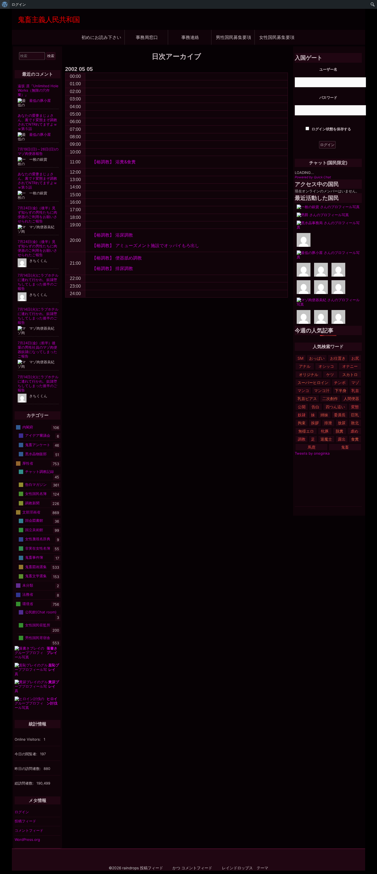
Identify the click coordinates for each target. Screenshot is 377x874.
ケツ (330, 374)
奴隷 (302, 414)
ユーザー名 (328, 69)
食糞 (355, 439)
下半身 (340, 390)
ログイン (22, 812)
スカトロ (350, 374)
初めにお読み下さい (101, 37)
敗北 (355, 422)
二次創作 (330, 398)
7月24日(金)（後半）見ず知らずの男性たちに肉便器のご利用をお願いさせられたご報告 (37, 214)
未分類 (27, 585)
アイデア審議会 (37, 435)
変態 (355, 406)
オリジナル (308, 374)
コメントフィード (29, 830)
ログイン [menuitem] (19, 4)
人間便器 (351, 398)
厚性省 (27, 463)
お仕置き (338, 358)
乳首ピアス (307, 398)
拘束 (302, 422)
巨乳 (355, 414)
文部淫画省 (31, 512)
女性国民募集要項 (276, 37)
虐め (354, 431)
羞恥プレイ (53, 667)
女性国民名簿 (36, 493)
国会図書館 (34, 520)
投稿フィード (25, 821)
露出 (342, 439)
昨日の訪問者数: (28, 768)
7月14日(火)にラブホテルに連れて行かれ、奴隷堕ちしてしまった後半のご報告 (38, 282)
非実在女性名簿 (37, 548)
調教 (302, 439)
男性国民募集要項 (233, 37)
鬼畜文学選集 (36, 576)
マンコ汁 (322, 390)
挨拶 (315, 422)
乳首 (355, 390)
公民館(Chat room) (41, 612)
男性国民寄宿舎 (37, 637)
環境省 (27, 604)
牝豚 (325, 431)
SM (300, 358)
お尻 (355, 358)
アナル (304, 366)
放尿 (342, 422)
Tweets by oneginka (312, 453)
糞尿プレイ (53, 684)
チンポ (340, 382)
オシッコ (326, 366)
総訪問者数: (25, 783)
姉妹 (324, 414)
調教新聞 (32, 502)
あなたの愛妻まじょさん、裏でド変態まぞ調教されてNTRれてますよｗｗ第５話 (37, 122)
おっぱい (317, 358)
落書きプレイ (52, 650)
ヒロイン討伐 (52, 700)
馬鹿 (311, 447)
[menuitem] (5, 4)
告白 (315, 406)
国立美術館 (34, 530)
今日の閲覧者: (26, 754)
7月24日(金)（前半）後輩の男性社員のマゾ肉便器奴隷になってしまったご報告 (37, 349)
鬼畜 (345, 447)
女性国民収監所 (37, 625)
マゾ (355, 382)
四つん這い (335, 406)
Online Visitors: (28, 739)
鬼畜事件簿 (34, 557)
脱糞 (339, 431)
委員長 (340, 414)
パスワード (328, 97)
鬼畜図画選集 (36, 567)
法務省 (27, 594)
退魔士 (326, 439)
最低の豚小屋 (40, 100)
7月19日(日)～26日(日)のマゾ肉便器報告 (38, 151)
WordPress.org (27, 839)
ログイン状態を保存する (331, 129)
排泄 (328, 422)
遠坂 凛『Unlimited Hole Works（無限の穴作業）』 (38, 90)
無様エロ (306, 431)
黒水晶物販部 (36, 454)
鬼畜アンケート (37, 445)
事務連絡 (190, 37)
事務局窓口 (147, 37)
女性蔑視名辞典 (37, 539)
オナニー (350, 366)
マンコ (303, 390)
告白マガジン (36, 484)
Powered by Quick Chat (313, 177)
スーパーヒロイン (313, 382)
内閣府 (27, 427)
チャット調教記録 (39, 471)
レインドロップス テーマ (245, 868)
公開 (302, 406)
